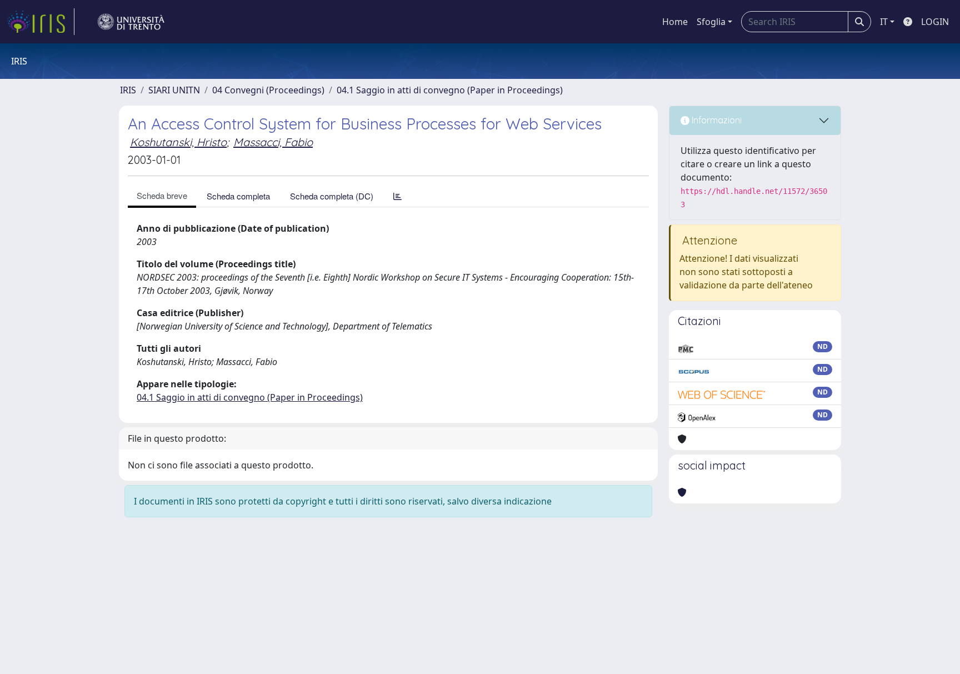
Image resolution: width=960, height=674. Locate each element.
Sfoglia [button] (711, 22)
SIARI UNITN (174, 90)
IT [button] (884, 22)
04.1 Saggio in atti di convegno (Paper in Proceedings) (450, 90)
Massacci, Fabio (273, 142)
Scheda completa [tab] (238, 196)
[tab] (397, 196)
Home (675, 22)
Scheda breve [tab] (162, 195)
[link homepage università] (131, 21)
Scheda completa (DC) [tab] (331, 196)
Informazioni (715, 120)
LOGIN (935, 22)
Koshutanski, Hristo (178, 142)
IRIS (128, 90)
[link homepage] (40, 21)
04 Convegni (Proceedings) (268, 90)
